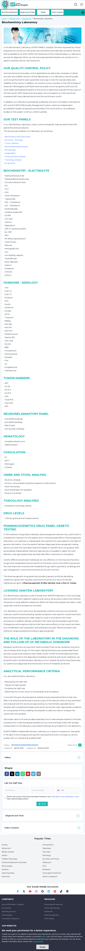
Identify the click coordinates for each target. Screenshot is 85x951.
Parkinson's (46, 862)
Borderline (46, 869)
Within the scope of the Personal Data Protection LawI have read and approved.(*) (43, 798)
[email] (38, 774)
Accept (42, 947)
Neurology (46, 855)
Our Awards (6, 908)
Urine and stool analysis (15, 156)
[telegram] (33, 774)
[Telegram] (42, 891)
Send (44, 804)
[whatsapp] (22, 774)
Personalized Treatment (51, 873)
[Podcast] (67, 891)
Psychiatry (46, 852)
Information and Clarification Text (64, 797)
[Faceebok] (17, 891)
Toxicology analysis (13, 160)
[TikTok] (61, 891)
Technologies (7, 915)
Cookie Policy (38, 941)
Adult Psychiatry (8, 873)
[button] (58, 790)
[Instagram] (36, 891)
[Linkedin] (48, 891)
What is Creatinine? (49, 877)
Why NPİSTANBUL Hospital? (13, 904)
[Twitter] (24, 891)
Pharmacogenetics (51, 915)
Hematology (10, 150)
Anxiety (5, 845)
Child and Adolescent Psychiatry (14, 862)
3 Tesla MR (48, 911)
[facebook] (7, 774)
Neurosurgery (7, 866)
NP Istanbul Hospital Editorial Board (25, 745)
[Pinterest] (55, 891)
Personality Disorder (52, 908)
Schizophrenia (47, 845)
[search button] (75, 4)
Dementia (6, 877)
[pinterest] (28, 774)
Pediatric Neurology (9, 859)
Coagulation (10, 153)
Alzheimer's (6, 848)
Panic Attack (49, 919)
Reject (43, 936)
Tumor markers (12, 143)
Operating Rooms (9, 911)
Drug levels (10, 163)
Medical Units (14, 19)
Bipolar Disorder (8, 852)
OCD (44, 866)
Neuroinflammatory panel (16, 147)
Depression (46, 848)
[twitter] (12, 774)
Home (4, 19)
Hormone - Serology (14, 140)
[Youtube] (30, 891)
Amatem (5, 869)
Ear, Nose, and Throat (50, 859)
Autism (4, 855)
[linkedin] (17, 774)
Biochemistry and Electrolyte (17, 137)
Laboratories (26, 19)
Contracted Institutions (10, 919)
